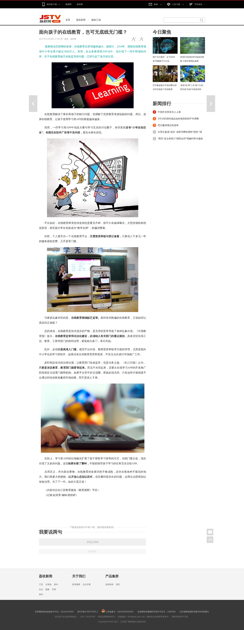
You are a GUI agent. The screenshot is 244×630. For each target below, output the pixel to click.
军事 (54, 589)
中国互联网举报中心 (107, 617)
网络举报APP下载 (180, 617)
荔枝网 (80, 4)
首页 (68, 19)
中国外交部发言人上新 (169, 112)
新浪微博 (76, 584)
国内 (56, 584)
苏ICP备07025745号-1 (87, 612)
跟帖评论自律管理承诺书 (157, 617)
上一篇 (33, 103)
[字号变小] (141, 39)
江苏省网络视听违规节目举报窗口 (194, 612)
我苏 (118, 584)
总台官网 (87, 584)
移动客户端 (52, 4)
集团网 (68, 4)
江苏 (41, 584)
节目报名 (198, 4)
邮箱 (156, 4)
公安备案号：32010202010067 (119, 612)
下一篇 (211, 103)
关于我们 (78, 576)
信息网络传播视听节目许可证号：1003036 (156, 612)
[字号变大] (133, 39)
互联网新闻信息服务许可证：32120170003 (54, 612)
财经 (41, 594)
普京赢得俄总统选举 (168, 125)
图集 (47, 589)
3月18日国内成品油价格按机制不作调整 (178, 118)
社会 (41, 589)
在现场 (48, 584)
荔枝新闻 (80, 19)
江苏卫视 (176, 4)
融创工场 (96, 19)
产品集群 (112, 576)
